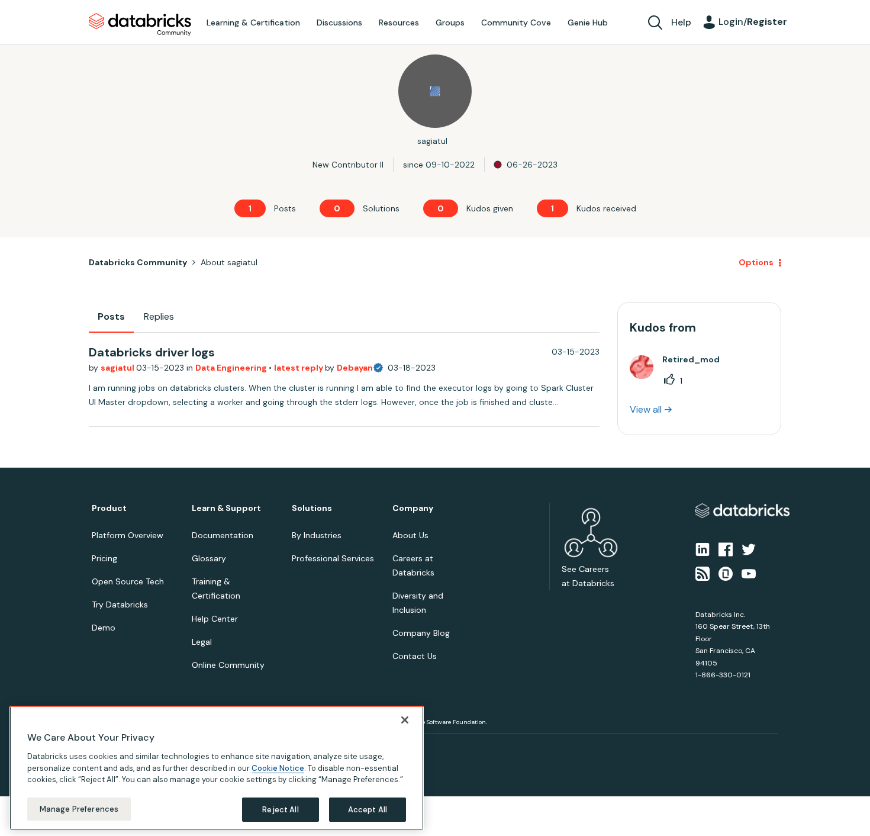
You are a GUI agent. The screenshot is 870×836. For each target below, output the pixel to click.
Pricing (104, 558)
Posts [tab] (111, 316)
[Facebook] (725, 549)
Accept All (367, 809)
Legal (202, 641)
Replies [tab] (159, 316)
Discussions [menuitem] (339, 22)
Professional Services (333, 558)
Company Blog (421, 633)
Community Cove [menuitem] (516, 22)
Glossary (209, 558)
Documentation (222, 535)
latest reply (299, 367)
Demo (103, 627)
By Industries (316, 535)
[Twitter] (749, 549)
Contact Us (414, 656)
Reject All (280, 809)
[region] (216, 768)
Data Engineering (232, 367)
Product (109, 508)
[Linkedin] (702, 549)
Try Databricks (120, 604)
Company (412, 508)
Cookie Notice (278, 768)
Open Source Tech (128, 581)
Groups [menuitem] (450, 22)
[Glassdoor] (725, 572)
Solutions (312, 508)
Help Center (215, 618)
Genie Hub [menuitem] (588, 22)
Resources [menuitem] (399, 22)
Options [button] (756, 262)
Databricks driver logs (152, 352)
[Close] (405, 720)
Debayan (355, 367)
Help (681, 22)
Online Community (228, 665)
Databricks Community (140, 25)
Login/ (752, 21)
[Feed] (702, 572)
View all (646, 409)
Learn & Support (226, 508)
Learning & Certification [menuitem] (253, 22)
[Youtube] (749, 572)
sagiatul (118, 367)
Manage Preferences (79, 808)
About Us (410, 535)
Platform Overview (127, 535)
